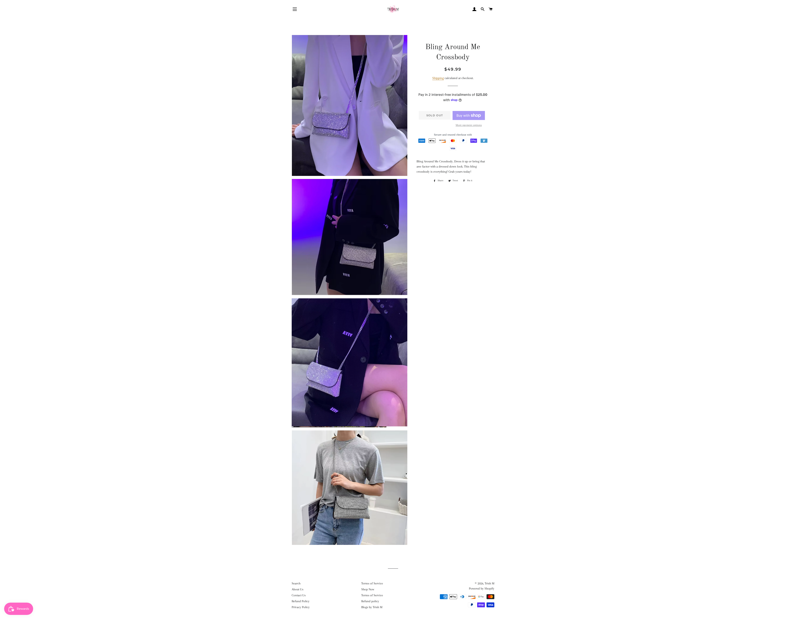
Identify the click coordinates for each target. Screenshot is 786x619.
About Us (297, 589)
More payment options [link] (469, 125)
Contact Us (299, 595)
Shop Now (367, 589)
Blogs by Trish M (371, 607)
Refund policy (370, 601)
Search (296, 583)
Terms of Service (372, 583)
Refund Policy (300, 601)
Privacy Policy (301, 607)
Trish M (489, 583)
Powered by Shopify (481, 588)
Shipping (438, 78)
